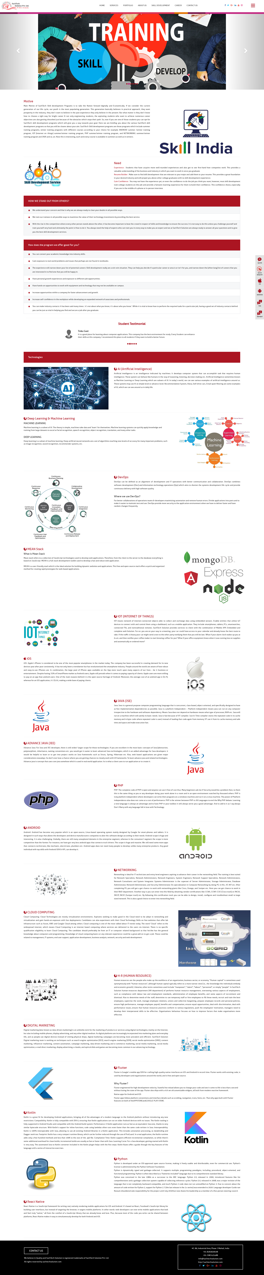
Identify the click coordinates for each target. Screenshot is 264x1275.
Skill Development (161, 5)
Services (114, 5)
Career (178, 5)
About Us (142, 5)
